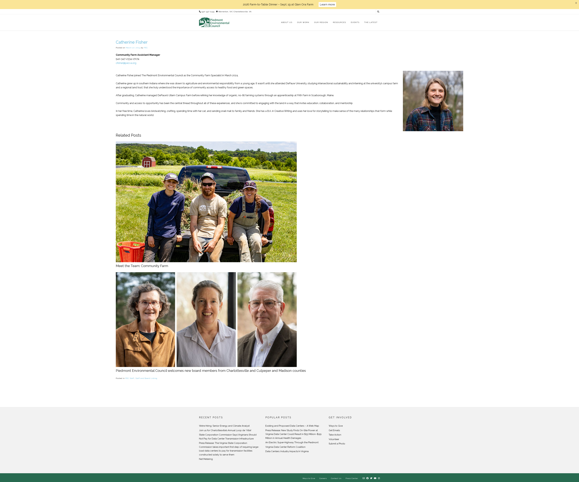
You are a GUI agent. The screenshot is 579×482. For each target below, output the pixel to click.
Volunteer (334, 439)
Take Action (335, 434)
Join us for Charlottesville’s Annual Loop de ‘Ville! (225, 430)
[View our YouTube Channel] (375, 478)
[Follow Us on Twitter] (371, 478)
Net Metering (206, 459)
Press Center (352, 478)
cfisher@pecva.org (126, 63)
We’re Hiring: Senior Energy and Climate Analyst (224, 425)
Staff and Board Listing (146, 378)
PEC (146, 48)
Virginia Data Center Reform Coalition (285, 447)
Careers (323, 478)
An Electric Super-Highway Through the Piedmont (291, 442)
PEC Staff (129, 378)
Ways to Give (336, 425)
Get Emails (334, 430)
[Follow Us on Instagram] (379, 478)
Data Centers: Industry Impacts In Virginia (287, 451)
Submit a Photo (337, 443)
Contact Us (336, 478)
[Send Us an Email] (364, 478)
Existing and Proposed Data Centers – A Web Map (292, 425)
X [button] (576, 3)
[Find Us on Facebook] (367, 478)
